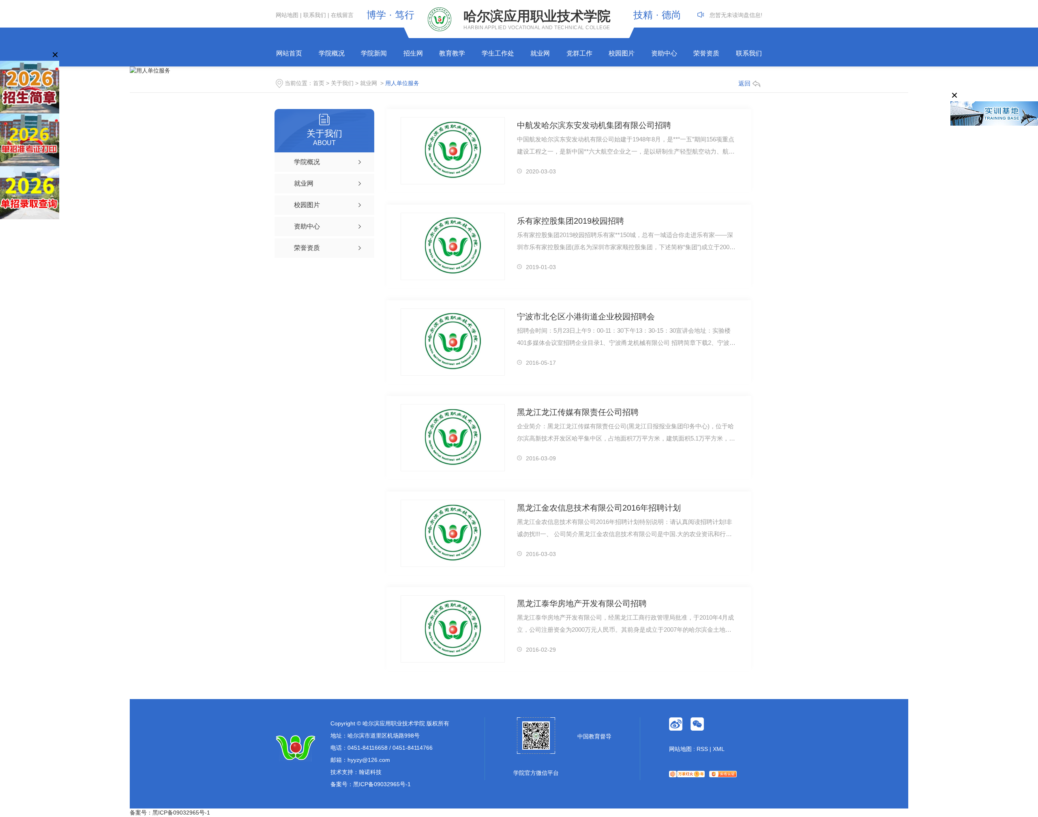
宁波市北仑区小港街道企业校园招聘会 (586, 316)
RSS (702, 749)
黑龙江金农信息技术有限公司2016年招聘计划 (599, 507)
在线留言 (342, 15)
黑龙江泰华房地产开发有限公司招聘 (582, 603)
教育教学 (452, 53)
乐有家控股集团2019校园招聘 (570, 220)
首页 (318, 83)
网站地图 (287, 15)
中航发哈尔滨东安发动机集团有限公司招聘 (594, 125)
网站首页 (289, 53)
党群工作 (579, 53)
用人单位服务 (402, 83)
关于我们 (342, 83)
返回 (744, 83)
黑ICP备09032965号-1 (382, 784)
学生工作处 (498, 53)
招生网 (413, 53)
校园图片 (622, 53)
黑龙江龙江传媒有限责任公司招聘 (578, 412)
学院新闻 (374, 53)
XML (719, 749)
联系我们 (314, 15)
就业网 (540, 53)
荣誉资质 (706, 53)
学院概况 (332, 53)
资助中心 (664, 53)
